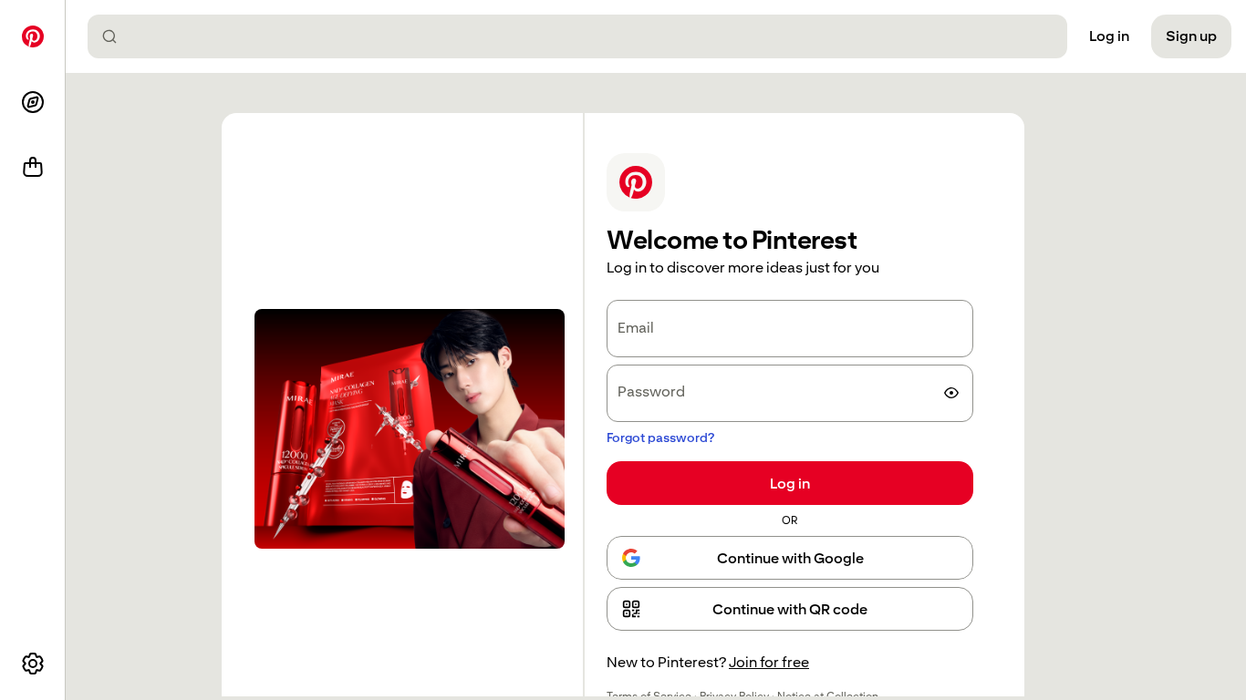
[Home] (33, 36)
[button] (790, 609)
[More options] (33, 663)
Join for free (769, 662)
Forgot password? (660, 437)
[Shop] (33, 168)
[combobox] (584, 36)
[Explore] (33, 102)
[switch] (951, 393)
